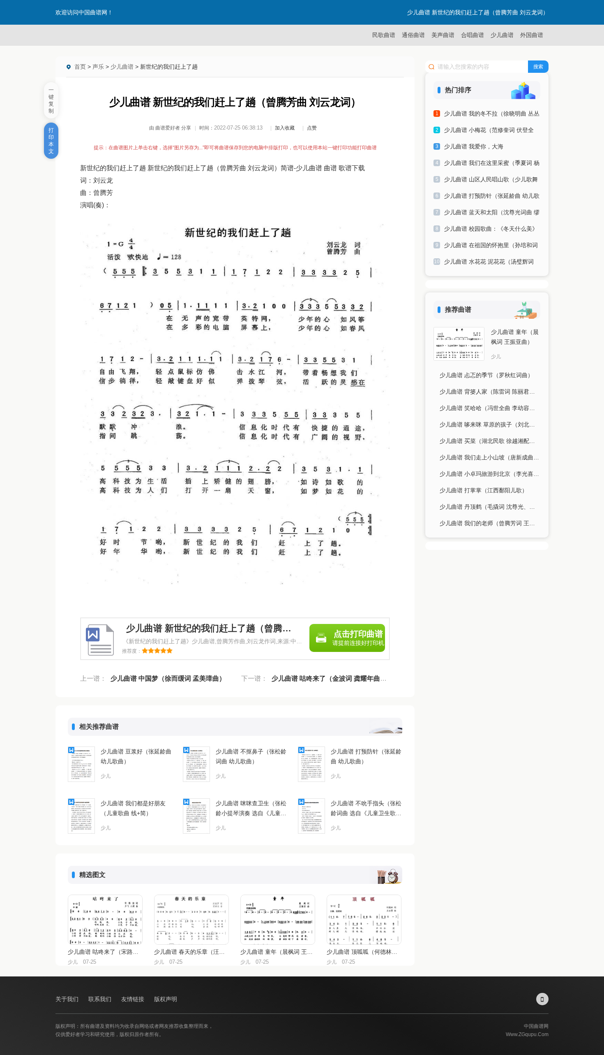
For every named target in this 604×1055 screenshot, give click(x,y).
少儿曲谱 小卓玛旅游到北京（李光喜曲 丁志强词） (490, 474)
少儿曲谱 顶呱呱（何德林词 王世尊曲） (364, 951)
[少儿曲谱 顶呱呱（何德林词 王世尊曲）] (364, 920)
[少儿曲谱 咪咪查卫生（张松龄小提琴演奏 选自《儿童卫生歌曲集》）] (196, 816)
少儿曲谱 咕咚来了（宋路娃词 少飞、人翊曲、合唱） (105, 951)
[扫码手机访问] (542, 999)
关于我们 (67, 999)
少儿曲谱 (502, 35)
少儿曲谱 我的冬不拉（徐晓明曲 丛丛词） (491, 115)
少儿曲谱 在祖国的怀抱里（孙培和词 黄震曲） (491, 246)
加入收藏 (285, 128)
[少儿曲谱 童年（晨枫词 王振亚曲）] (277, 920)
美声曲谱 (442, 35)
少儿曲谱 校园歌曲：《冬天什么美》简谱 (491, 230)
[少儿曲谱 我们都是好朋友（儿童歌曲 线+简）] (81, 816)
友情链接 (133, 999)
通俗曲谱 (413, 35)
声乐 (98, 66)
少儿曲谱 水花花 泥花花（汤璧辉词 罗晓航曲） (489, 263)
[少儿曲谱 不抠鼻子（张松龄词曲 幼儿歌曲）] (196, 764)
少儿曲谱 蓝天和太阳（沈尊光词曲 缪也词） (491, 213)
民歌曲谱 (383, 35)
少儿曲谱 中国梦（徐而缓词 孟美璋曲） (168, 678)
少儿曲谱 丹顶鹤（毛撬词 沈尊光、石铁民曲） (490, 506)
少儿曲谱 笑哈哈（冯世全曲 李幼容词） (490, 408)
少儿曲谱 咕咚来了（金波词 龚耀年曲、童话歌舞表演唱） (355, 678)
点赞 (312, 128)
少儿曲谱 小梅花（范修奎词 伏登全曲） (489, 131)
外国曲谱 (531, 35)
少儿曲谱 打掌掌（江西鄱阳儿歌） (484, 490)
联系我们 (100, 999)
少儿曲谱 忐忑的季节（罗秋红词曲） (486, 375)
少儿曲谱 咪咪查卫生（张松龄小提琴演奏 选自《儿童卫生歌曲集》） (251, 809)
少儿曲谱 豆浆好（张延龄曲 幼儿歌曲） (136, 756)
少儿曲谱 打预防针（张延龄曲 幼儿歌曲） (366, 756)
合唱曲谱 (472, 35)
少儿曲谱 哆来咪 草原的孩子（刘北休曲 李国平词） (490, 424)
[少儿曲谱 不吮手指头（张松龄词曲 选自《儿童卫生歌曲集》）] (311, 816)
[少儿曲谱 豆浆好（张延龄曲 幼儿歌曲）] (81, 764)
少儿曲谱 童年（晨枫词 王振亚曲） (277, 951)
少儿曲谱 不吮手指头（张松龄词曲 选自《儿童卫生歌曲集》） (366, 809)
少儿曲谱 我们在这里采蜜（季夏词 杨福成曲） (491, 164)
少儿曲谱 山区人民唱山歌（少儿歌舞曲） (491, 180)
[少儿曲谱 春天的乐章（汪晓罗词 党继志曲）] (191, 920)
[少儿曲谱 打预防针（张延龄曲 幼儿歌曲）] (311, 764)
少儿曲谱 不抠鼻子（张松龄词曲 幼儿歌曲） (251, 756)
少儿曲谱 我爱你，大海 (473, 146)
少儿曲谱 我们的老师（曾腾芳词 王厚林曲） (490, 523)
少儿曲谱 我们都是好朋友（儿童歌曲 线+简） (133, 808)
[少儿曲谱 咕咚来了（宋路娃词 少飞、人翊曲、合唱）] (105, 920)
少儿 (106, 776)
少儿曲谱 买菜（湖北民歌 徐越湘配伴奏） (490, 441)
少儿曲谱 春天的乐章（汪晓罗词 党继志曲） (191, 951)
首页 (80, 66)
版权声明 (165, 999)
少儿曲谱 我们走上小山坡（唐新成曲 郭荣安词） (490, 457)
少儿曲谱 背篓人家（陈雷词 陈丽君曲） (490, 391)
